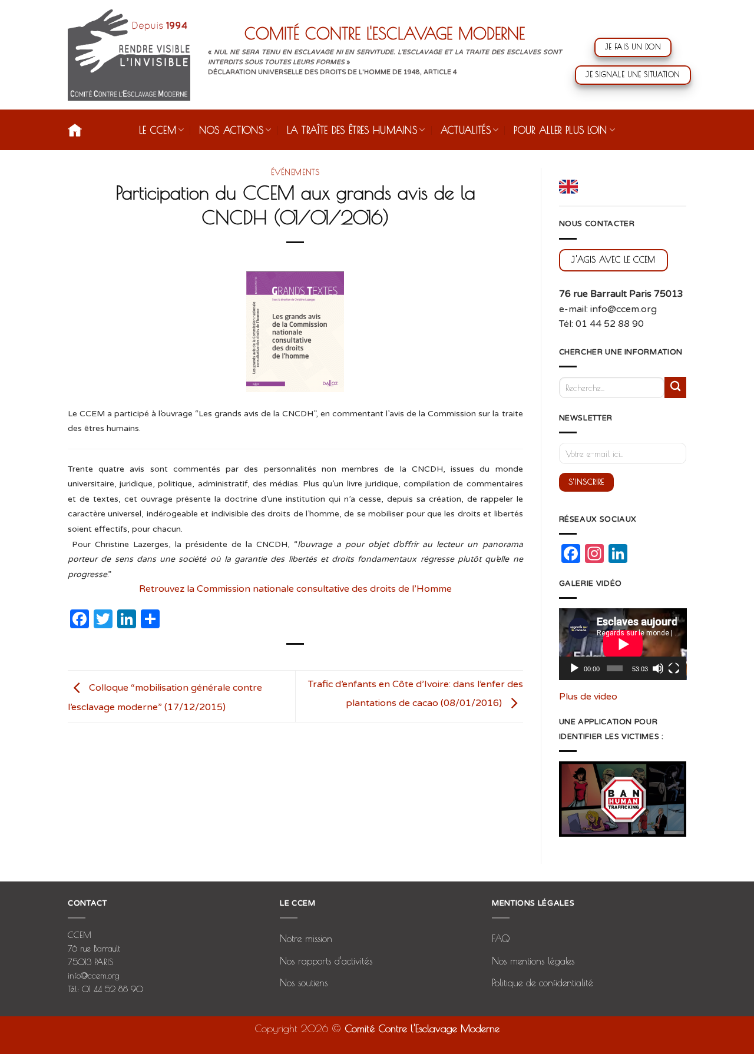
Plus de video (588, 696)
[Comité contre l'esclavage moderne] (129, 55)
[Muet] (658, 668)
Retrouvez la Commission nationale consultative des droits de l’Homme (295, 589)
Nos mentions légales (533, 961)
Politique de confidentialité (542, 982)
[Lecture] (574, 668)
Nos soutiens (304, 982)
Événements (295, 172)
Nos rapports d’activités (326, 961)
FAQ (501, 938)
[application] (623, 644)
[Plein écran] (674, 668)
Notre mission (306, 938)
